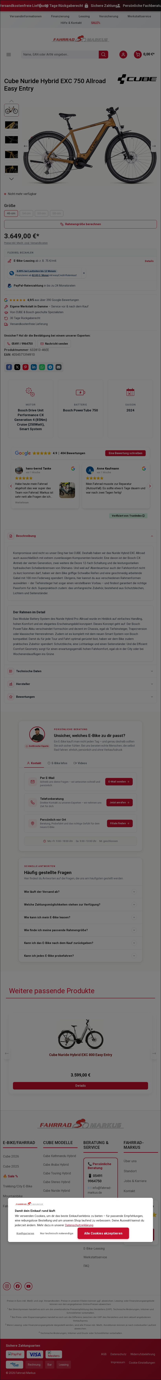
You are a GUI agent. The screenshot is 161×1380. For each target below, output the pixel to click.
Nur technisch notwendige (56, 1233)
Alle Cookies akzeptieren (103, 1233)
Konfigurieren (25, 1233)
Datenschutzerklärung (79, 1225)
